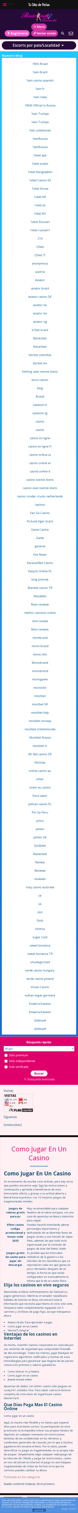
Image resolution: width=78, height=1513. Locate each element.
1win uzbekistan (40, 130)
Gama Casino (40, 530)
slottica (40, 929)
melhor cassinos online (40, 613)
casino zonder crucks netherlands (40, 496)
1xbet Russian (40, 222)
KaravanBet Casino (40, 563)
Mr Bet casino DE (40, 754)
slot (39, 912)
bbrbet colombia (40, 355)
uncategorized (40, 962)
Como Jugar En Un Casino (39, 1153)
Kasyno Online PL (40, 571)
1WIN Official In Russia (40, 105)
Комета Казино (40, 1004)
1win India (40, 97)
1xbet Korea (40, 189)
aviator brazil (40, 288)
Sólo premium (18, 1055)
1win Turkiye (40, 114)
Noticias (40, 762)
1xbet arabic (40, 164)
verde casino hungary (40, 970)
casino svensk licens (40, 480)
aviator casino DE (40, 297)
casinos (40, 505)
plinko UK (40, 837)
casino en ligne (40, 438)
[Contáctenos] (71, 33)
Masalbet (40, 596)
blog (40, 388)
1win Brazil (39, 72)
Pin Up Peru (40, 812)
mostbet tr (40, 746)
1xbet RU (40, 214)
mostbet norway (40, 721)
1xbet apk (40, 155)
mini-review (40, 621)
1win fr (40, 89)
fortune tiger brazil (40, 521)
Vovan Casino (40, 987)
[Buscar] (62, 33)
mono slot (40, 654)
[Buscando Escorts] (39, 17)
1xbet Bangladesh (40, 172)
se (40, 896)
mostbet (40, 696)
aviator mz (40, 313)
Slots (40, 920)
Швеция (40, 1020)
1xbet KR (40, 197)
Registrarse (19, 33)
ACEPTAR (39, 1510)
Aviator (40, 280)
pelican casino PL (40, 804)
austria (40, 272)
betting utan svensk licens (40, 372)
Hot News (40, 555)
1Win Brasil (40, 64)
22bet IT (40, 255)
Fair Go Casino (40, 513)
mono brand (40, 646)
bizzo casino (40, 380)
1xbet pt (40, 205)
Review (40, 862)
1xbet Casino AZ (40, 180)
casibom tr (40, 405)
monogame (40, 679)
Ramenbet (40, 854)
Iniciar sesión (46, 33)
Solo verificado (18, 1067)
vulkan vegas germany (40, 995)
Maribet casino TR (40, 588)
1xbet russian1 (40, 230)
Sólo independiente (21, 1061)
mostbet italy (40, 713)
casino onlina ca (40, 455)
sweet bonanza (40, 945)
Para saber (39, 796)
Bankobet (40, 338)
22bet (40, 247)
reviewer (40, 879)
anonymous (40, 263)
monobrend (40, 671)
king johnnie (39, 579)
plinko (40, 829)
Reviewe (40, 871)
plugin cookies (69, 1509)
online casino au (40, 771)
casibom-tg (40, 413)
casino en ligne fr (40, 446)
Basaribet (40, 347)
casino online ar (40, 463)
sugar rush (40, 937)
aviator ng (40, 322)
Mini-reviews (40, 629)
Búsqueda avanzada (41, 1079)
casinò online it (40, 471)
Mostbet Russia (40, 738)
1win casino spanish (40, 80)
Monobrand (40, 663)
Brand (40, 397)
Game (40, 538)
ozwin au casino (40, 787)
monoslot (39, 688)
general (40, 546)
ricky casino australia (40, 887)
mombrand (40, 638)
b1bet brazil (40, 330)
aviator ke (40, 305)
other (40, 779)
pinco (40, 821)
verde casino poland (40, 979)
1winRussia (40, 139)
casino (40, 421)
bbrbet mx (40, 363)
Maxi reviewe (40, 604)
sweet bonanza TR (40, 954)
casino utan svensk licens (40, 488)
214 (40, 238)
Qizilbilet (40, 846)
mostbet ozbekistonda (40, 729)
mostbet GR (40, 704)
